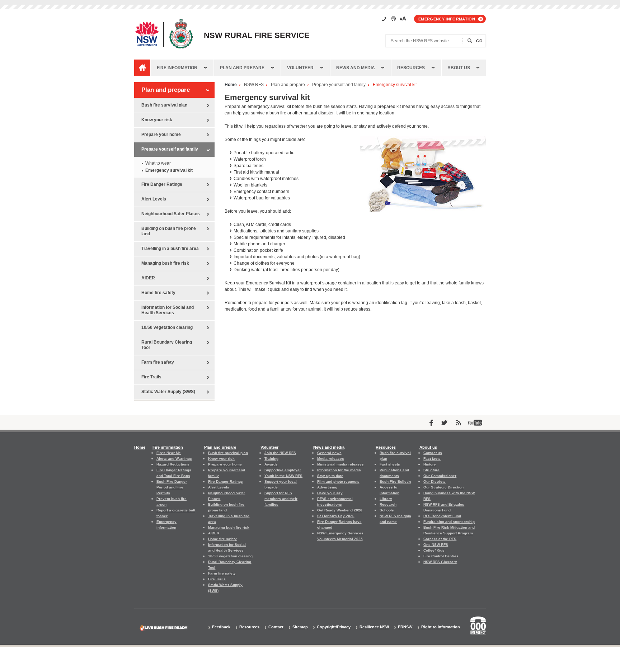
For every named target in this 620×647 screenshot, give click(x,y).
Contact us (432, 453)
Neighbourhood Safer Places (170, 213)
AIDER (148, 277)
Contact (275, 627)
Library (386, 499)
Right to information (440, 627)
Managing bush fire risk (165, 263)
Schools (387, 510)
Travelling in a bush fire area (170, 248)
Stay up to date (330, 476)
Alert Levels (153, 199)
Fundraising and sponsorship (449, 522)
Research (388, 504)
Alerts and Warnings (174, 459)
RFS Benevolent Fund (442, 516)
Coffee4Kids (434, 550)
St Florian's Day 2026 (335, 516)
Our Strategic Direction (443, 487)
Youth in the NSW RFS (283, 476)
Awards (271, 464)
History (429, 464)
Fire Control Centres (441, 556)
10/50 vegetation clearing (167, 327)
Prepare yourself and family (339, 84)
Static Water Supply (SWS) (168, 391)
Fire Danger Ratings (161, 184)
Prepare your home (161, 134)
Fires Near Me (168, 453)
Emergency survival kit (395, 84)
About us (458, 67)
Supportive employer (282, 470)
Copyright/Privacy (334, 627)
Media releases (330, 459)
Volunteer (300, 67)
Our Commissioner (439, 476)
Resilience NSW (374, 627)
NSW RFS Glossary (440, 562)
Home (231, 84)
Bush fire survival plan (164, 105)
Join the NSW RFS (280, 453)
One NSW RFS (435, 545)
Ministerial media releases (340, 464)
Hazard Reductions (172, 464)
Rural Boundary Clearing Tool (166, 345)
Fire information (177, 67)
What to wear (158, 163)
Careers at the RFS (439, 539)
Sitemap (300, 627)
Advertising (327, 487)
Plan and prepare (242, 67)
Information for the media (339, 470)
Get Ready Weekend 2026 (339, 510)
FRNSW (405, 627)
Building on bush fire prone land (168, 231)
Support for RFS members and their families (280, 498)
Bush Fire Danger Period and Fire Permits (171, 487)
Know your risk (156, 119)
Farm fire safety (157, 362)
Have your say (330, 493)
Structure (431, 470)
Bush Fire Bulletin (395, 481)
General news (329, 453)
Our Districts (434, 481)
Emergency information (446, 19)
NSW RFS (254, 84)
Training (271, 459)
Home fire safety (158, 292)
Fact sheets (390, 464)
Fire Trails (151, 376)
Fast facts (432, 459)
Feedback (221, 627)
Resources (411, 67)
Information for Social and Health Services (167, 310)
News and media (355, 67)
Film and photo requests (338, 481)
